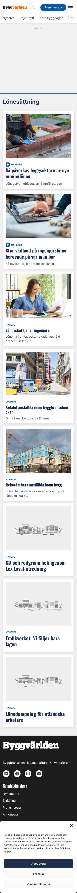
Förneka (38, 874)
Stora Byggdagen (50, 18)
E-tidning (9, 800)
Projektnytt (26, 18)
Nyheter (8, 18)
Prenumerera (12, 807)
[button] (71, 825)
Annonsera (10, 814)
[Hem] (16, 7)
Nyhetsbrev (11, 794)
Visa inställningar (38, 884)
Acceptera (38, 863)
